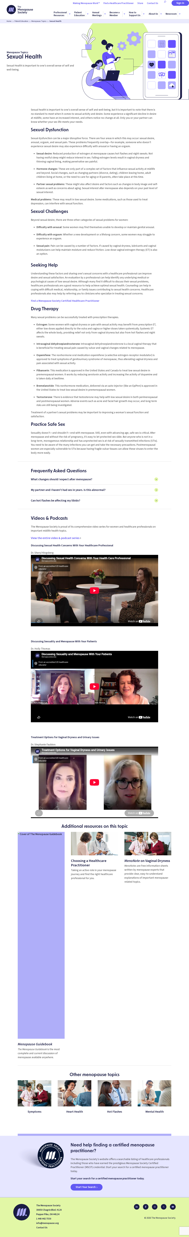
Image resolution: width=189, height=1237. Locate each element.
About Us (153, 14)
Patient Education (79, 14)
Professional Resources (60, 14)
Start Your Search (86, 1187)
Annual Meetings (97, 14)
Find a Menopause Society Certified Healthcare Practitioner (65, 301)
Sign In (180, 3)
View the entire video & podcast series (55, 538)
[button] (94, 479)
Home (9, 21)
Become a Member (115, 14)
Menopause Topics (38, 21)
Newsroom (171, 14)
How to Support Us (134, 14)
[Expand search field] (165, 3)
